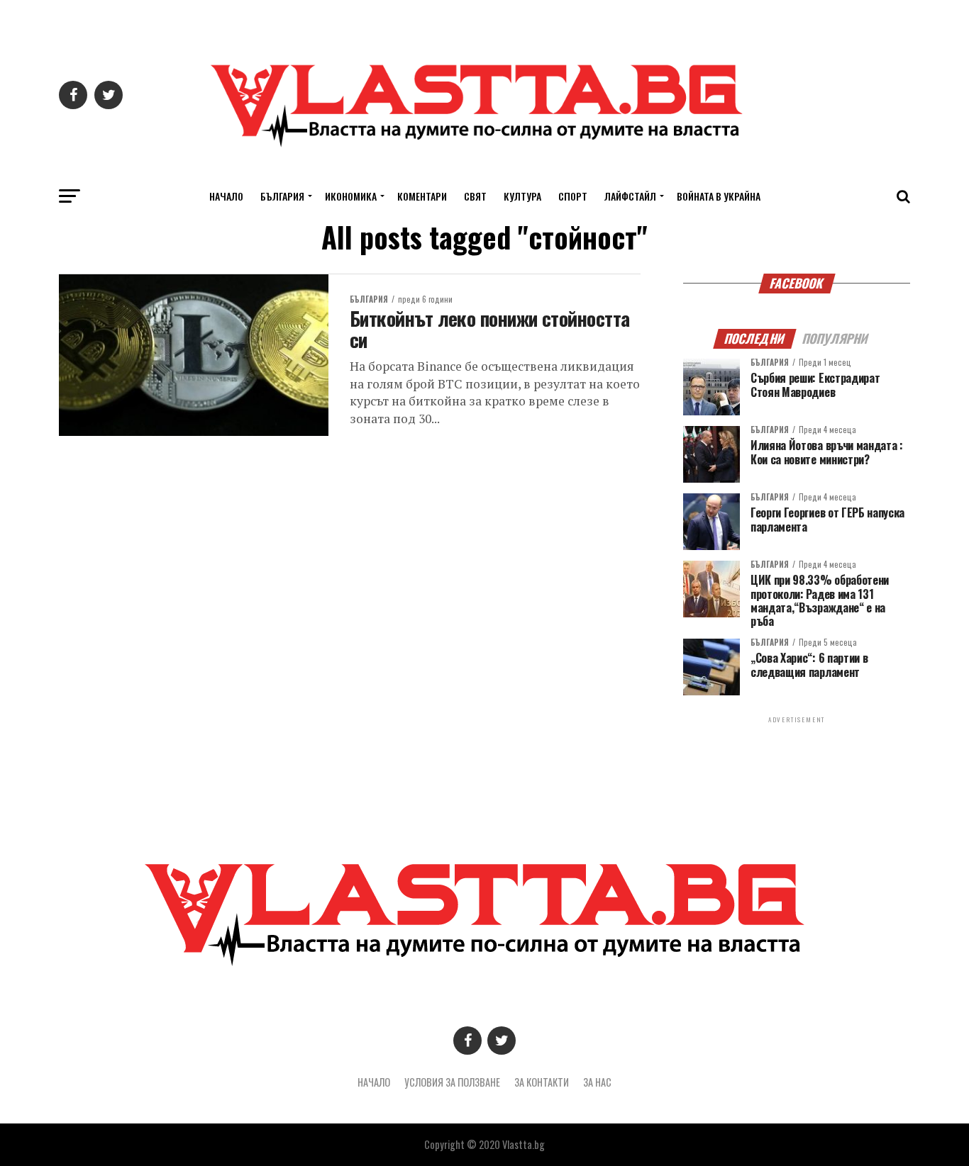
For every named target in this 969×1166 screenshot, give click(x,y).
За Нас (597, 1082)
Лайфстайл (630, 196)
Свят (475, 196)
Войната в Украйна (718, 196)
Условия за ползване (452, 1082)
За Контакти (541, 1082)
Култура (522, 196)
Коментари (422, 196)
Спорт (572, 196)
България (282, 196)
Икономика (351, 196)
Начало (226, 196)
